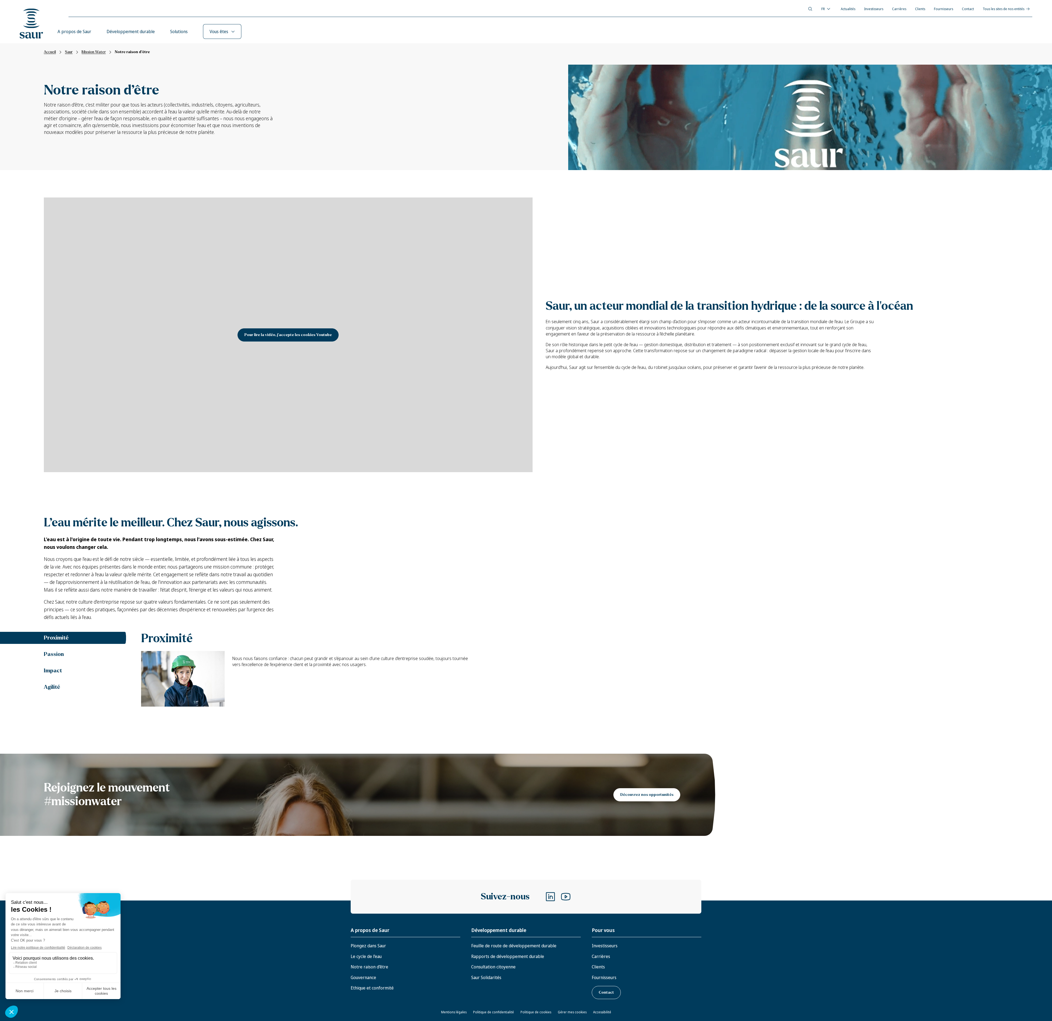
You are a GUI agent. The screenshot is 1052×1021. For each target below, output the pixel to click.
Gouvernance (363, 977)
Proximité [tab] (56, 638)
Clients (920, 9)
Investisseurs (873, 9)
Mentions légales (454, 1012)
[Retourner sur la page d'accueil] (31, 23)
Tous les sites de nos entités (1003, 9)
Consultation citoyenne (493, 967)
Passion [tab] (54, 654)
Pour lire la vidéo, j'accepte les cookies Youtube (288, 335)
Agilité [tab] (52, 687)
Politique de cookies (536, 1012)
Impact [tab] (53, 670)
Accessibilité (602, 1012)
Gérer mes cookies (572, 1012)
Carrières (899, 9)
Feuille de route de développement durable (513, 946)
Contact (968, 9)
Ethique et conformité (372, 988)
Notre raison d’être (369, 967)
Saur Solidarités (486, 977)
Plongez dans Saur (368, 946)
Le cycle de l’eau (366, 956)
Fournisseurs (943, 9)
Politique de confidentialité (493, 1012)
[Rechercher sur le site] (810, 9)
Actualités (848, 9)
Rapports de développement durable (507, 956)
